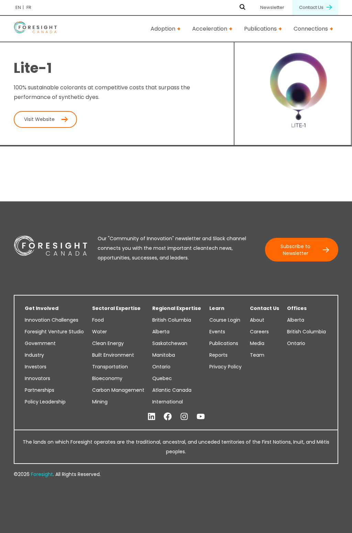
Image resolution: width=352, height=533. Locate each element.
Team (257, 355)
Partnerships (39, 390)
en (18, 7)
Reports (218, 355)
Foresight (42, 474)
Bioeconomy (107, 378)
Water (99, 331)
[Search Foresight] (242, 7)
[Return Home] (35, 28)
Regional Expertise (176, 308)
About (257, 320)
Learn (216, 308)
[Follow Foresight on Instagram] (184, 417)
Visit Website (39, 119)
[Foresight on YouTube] (200, 417)
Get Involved (41, 308)
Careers (259, 331)
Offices (297, 308)
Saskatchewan (169, 343)
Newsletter (272, 7)
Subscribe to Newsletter (295, 250)
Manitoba (163, 355)
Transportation (110, 366)
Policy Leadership (45, 401)
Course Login (224, 320)
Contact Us (311, 7)
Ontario (161, 366)
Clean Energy (108, 343)
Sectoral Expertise (116, 308)
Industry (34, 355)
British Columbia (171, 320)
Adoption (163, 29)
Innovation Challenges (51, 320)
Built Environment (113, 355)
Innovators (37, 378)
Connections (311, 29)
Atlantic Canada (171, 390)
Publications (260, 29)
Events (217, 331)
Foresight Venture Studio (54, 331)
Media (257, 343)
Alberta (160, 331)
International (167, 401)
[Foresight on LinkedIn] (151, 417)
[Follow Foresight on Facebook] (167, 417)
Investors (35, 366)
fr (28, 7)
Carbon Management (118, 390)
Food (98, 320)
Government (40, 343)
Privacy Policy (225, 366)
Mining (100, 401)
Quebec (162, 378)
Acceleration (209, 29)
